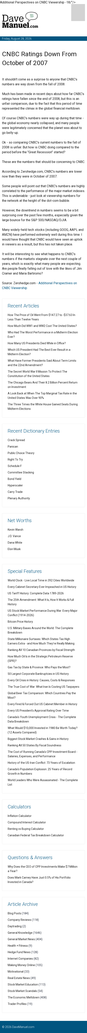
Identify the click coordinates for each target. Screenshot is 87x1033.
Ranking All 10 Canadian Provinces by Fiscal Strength (41, 650)
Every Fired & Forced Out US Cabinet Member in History (42, 704)
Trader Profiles (17, 1004)
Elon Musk (14, 549)
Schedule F (15, 466)
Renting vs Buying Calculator (26, 828)
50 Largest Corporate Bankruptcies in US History (38, 673)
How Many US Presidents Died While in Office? (37, 343)
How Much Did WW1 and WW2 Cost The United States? (42, 325)
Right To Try (15, 459)
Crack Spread (16, 440)
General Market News (21, 939)
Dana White (15, 542)
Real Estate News (19, 978)
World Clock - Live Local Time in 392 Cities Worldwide (41, 580)
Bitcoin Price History (20, 621)
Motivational (15, 971)
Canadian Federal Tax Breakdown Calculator (36, 835)
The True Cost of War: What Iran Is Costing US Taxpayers (43, 686)
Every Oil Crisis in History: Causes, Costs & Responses (41, 680)
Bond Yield (14, 479)
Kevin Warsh (15, 529)
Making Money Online (21, 965)
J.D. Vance (14, 536)
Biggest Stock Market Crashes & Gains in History (38, 738)
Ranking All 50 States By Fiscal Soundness (34, 745)
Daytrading (15, 926)
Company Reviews (19, 919)
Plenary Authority (19, 498)
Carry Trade (15, 491)
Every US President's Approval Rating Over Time (38, 710)
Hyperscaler (15, 485)
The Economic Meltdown (23, 997)
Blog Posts (14, 913)
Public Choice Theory (21, 453)
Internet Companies (20, 958)
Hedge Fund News (19, 952)
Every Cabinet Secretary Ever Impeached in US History (42, 586)
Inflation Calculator (20, 816)
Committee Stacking (21, 472)
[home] (20, 21)
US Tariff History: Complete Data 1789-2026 (36, 593)
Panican (13, 446)
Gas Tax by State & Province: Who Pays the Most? (39, 667)
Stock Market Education (23, 984)
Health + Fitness (18, 945)
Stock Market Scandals (22, 991)
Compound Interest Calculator (27, 822)
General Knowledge (20, 932)
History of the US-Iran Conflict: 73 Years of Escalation (41, 762)
